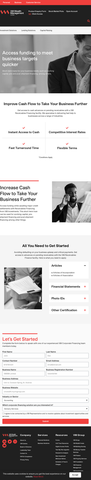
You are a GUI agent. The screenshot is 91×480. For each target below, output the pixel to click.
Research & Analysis (62, 453)
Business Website (10, 387)
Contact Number (9, 361)
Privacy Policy (24, 459)
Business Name (9, 370)
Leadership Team (25, 450)
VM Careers (23, 443)
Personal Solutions (43, 440)
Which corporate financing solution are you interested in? (27, 405)
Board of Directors (26, 447)
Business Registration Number (59, 370)
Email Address (52, 361)
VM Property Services (80, 458)
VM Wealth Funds (78, 443)
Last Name (51, 352)
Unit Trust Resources (62, 443)
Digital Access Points (62, 446)
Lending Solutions (28, 30)
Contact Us (23, 453)
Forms (58, 440)
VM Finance (76, 455)
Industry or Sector (10, 396)
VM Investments (78, 471)
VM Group (76, 440)
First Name (7, 352)
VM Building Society (79, 446)
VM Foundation (78, 462)
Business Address (10, 378)
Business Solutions (43, 443)
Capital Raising (46, 30)
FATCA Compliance (26, 456)
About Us (23, 440)
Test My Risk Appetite (62, 449)
